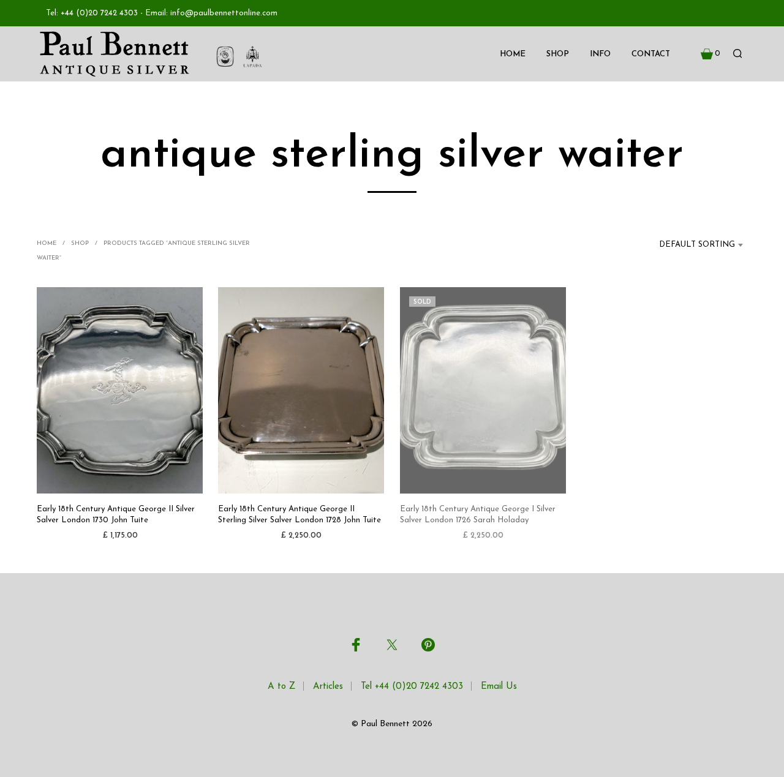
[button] (710, 54)
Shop (557, 54)
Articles (328, 686)
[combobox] (689, 244)
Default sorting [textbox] (697, 245)
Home (513, 54)
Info (600, 54)
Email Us (499, 686)
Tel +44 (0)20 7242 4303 (412, 686)
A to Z (281, 686)
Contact (650, 54)
